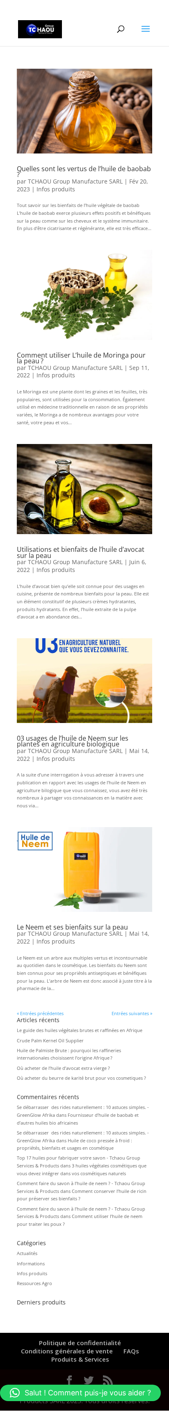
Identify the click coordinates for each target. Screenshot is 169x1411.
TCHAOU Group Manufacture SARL (75, 181)
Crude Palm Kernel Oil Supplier (50, 1040)
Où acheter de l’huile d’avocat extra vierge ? (63, 1068)
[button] (80, 1393)
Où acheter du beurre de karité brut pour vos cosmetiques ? (81, 1078)
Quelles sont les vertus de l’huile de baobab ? (84, 171)
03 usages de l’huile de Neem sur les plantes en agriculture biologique (72, 741)
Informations (31, 1263)
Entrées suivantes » (132, 1013)
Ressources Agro (34, 1283)
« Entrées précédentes (40, 1013)
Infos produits (56, 189)
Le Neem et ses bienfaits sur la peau (72, 927)
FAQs (131, 1351)
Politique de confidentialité (80, 1343)
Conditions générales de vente (67, 1351)
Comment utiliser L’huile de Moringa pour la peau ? (81, 358)
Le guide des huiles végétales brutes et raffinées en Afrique (79, 1030)
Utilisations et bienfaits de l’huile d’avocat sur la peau (80, 552)
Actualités (27, 1253)
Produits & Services (80, 1359)
